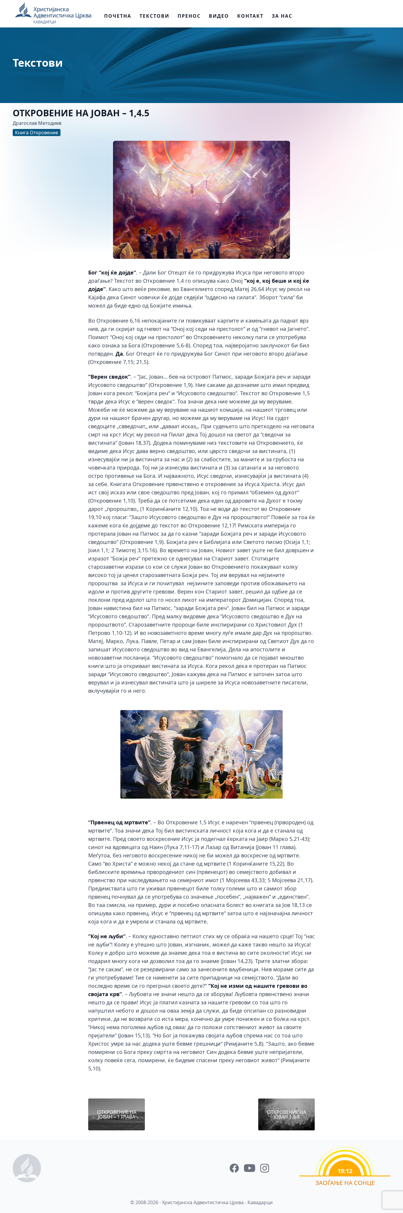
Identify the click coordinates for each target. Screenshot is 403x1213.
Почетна (117, 16)
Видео (219, 16)
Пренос (189, 16)
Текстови (154, 16)
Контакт (250, 16)
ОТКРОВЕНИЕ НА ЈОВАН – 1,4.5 (81, 113)
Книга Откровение (36, 132)
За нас (282, 16)
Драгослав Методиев (37, 123)
